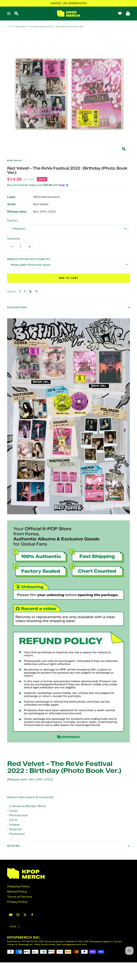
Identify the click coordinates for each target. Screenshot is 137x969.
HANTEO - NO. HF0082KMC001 (69, 3)
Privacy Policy (17, 902)
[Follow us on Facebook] (32, 914)
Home (10, 26)
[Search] (16, 13)
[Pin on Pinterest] (25, 291)
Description (17, 307)
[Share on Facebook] (20, 291)
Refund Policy (17, 891)
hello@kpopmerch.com (74, 944)
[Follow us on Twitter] (25, 914)
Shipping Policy (18, 886)
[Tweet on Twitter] (30, 291)
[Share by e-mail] (36, 291)
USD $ (12, 926)
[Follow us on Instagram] (17, 914)
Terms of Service (19, 896)
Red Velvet (14, 160)
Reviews (13, 845)
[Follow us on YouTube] (10, 915)
